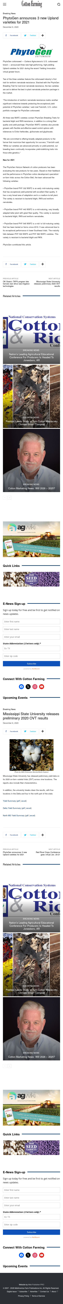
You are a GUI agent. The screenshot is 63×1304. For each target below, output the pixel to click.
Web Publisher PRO (36, 1284)
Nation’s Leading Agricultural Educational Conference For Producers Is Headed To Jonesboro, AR (31, 357)
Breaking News (9, 13)
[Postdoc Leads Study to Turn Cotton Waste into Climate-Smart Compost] (31, 396)
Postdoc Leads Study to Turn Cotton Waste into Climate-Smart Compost (31, 422)
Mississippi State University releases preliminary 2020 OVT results (47, 283)
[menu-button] (4, 4)
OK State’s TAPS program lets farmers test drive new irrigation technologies (16, 283)
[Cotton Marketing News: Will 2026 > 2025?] (31, 460)
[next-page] (9, 498)
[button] (59, 4)
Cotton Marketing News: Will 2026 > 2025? (31, 488)
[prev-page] (5, 498)
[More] (43, 35)
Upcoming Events (15, 697)
